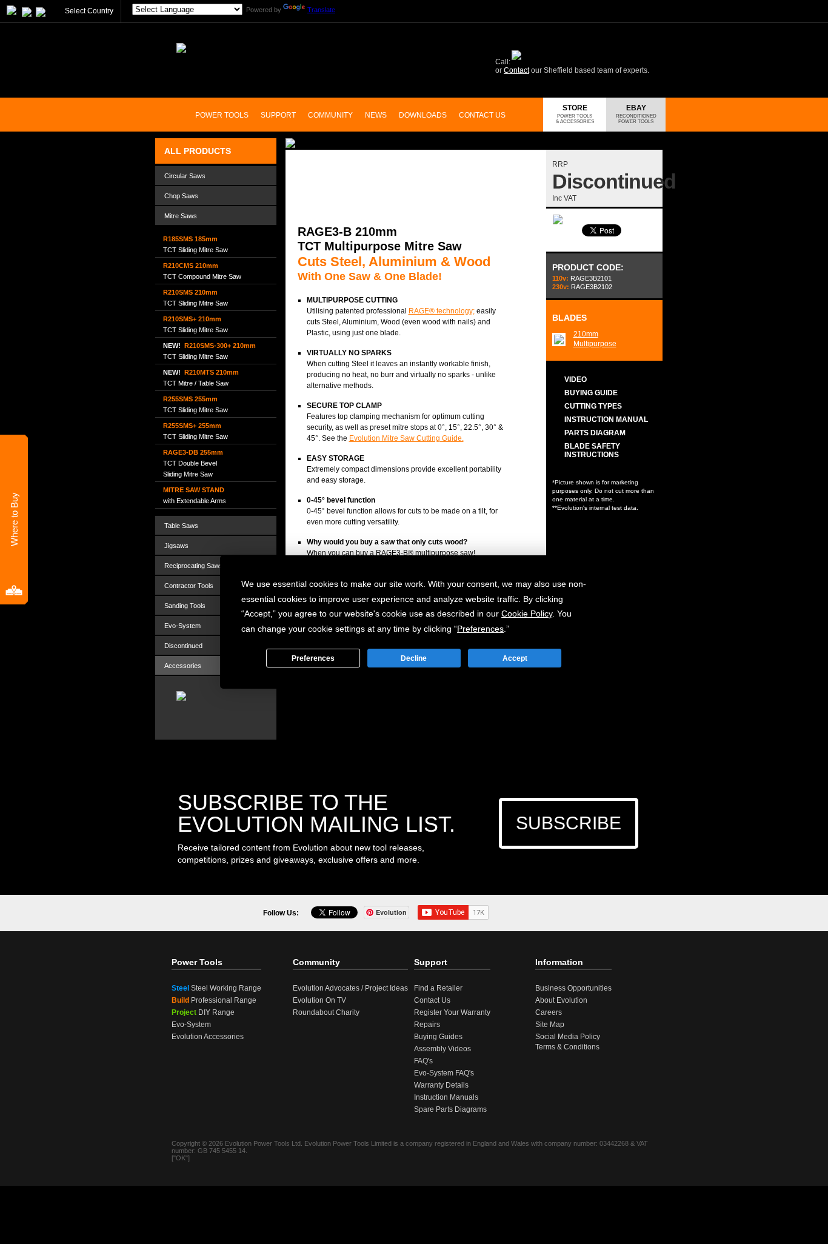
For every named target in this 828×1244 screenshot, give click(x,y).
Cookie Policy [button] (526, 613)
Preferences (313, 658)
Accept (514, 658)
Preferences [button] (480, 629)
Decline (414, 658)
